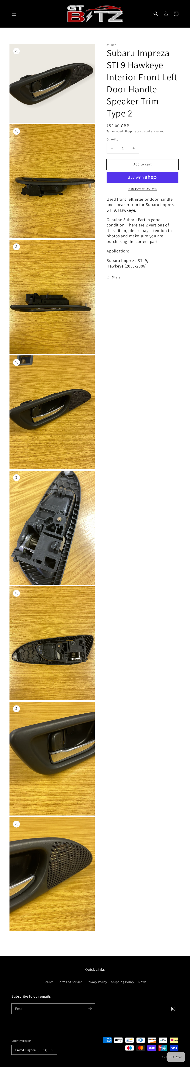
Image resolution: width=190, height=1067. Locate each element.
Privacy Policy (97, 982)
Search (49, 982)
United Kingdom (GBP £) (31, 1050)
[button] (14, 14)
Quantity (112, 139)
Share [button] (116, 277)
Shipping (130, 131)
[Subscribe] (90, 1009)
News (142, 982)
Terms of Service (70, 982)
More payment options (142, 188)
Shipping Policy (122, 982)
